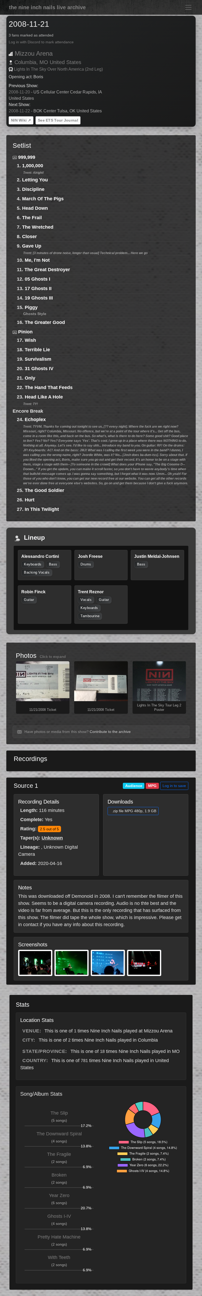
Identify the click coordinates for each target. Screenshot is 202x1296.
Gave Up (31, 246)
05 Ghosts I (37, 279)
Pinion (25, 331)
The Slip (59, 1113)
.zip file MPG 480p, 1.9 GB (134, 811)
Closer (29, 236)
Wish (30, 340)
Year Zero (59, 1195)
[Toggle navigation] (188, 7)
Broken (59, 1175)
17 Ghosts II (38, 288)
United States (65, 62)
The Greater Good (45, 322)
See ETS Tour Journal (58, 120)
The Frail (32, 217)
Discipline (33, 189)
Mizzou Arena (34, 53)
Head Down (35, 208)
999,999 (26, 157)
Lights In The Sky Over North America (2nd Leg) (58, 69)
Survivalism (38, 359)
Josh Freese (90, 556)
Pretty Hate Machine (59, 1237)
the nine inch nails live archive (47, 7)
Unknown (52, 838)
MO (43, 62)
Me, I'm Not (37, 260)
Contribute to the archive (110, 732)
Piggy (31, 307)
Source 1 (26, 785)
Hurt (29, 499)
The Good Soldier (44, 490)
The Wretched (37, 227)
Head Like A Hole (44, 397)
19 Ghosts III (39, 298)
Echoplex (35, 419)
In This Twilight (42, 509)
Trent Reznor (91, 592)
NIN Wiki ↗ (21, 120)
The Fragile (59, 1154)
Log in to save (174, 786)
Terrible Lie (37, 349)
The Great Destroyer (47, 269)
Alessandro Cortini (40, 556)
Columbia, (26, 62)
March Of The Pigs (43, 198)
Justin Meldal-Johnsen (156, 556)
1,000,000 (32, 165)
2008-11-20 (19, 92)
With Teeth (59, 1257)
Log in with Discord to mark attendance (41, 42)
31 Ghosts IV (39, 368)
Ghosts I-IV (59, 1216)
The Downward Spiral (59, 1133)
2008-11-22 (19, 111)
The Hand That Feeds (49, 387)
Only (30, 378)
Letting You (35, 179)
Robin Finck (33, 592)
